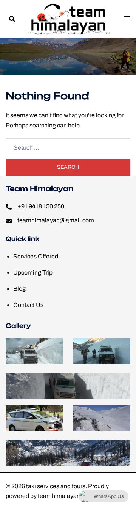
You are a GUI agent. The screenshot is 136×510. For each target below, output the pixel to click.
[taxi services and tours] (68, 18)
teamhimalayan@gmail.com (55, 220)
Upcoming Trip (33, 272)
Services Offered (35, 256)
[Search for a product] (12, 18)
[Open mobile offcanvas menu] (127, 19)
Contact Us (28, 305)
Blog (19, 288)
